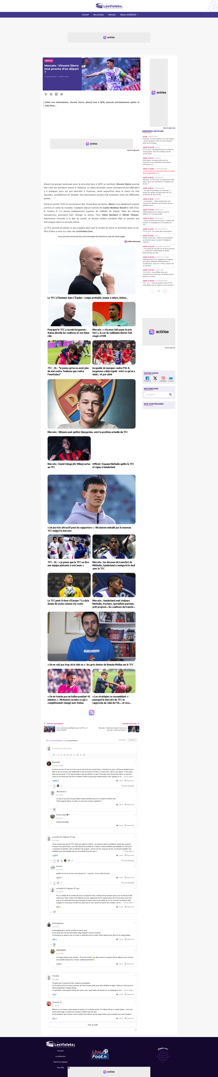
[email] (61, 94)
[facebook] (46, 94)
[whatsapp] (56, 94)
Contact (60, 1051)
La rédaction (60, 1056)
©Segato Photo (135, 59)
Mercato (112, 15)
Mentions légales (60, 1062)
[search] (170, 394)
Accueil (85, 15)
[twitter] (51, 94)
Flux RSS (60, 1068)
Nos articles (98, 15)
